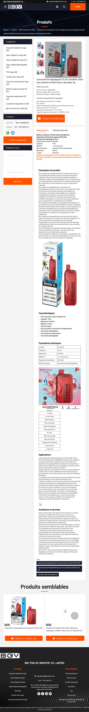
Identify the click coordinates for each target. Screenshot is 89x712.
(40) (16, 55)
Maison (6, 30)
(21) (16, 60)
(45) (11, 72)
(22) (16, 97)
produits (14, 30)
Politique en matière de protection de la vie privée (71, 701)
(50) (16, 66)
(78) (17, 83)
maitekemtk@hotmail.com (58, 1)
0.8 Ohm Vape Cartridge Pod (47, 574)
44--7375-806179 (79, 1)
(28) (17, 104)
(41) (16, 90)
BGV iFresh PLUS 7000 (27, 30)
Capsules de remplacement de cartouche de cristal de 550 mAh (59, 563)
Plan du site (71, 695)
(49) (16, 49)
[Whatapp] (8, 133)
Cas (71, 691)
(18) (15, 77)
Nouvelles (71, 686)
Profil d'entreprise (71, 673)
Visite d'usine (71, 678)
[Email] (12, 133)
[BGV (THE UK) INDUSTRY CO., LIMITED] (15, 6)
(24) (16, 109)
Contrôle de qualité (71, 682)
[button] (14, 616)
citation (77, 6)
